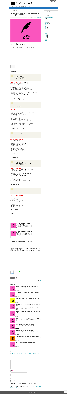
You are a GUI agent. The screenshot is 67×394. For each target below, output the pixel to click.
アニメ (38, 17)
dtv (45, 18)
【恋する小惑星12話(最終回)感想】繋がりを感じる (24, 324)
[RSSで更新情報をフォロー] (55, 1)
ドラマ (46, 22)
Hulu (45, 19)
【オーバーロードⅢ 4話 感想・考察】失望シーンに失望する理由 (27, 336)
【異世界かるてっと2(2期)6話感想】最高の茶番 (24, 330)
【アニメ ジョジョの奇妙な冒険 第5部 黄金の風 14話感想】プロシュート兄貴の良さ (25, 353)
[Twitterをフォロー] (50, 1)
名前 (11, 370)
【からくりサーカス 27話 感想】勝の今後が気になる (25, 342)
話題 (45, 28)
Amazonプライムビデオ (49, 17)
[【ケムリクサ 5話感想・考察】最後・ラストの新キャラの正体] (12, 288)
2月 (46, 36)
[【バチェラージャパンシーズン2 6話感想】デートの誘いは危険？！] (12, 320)
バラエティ (47, 23)
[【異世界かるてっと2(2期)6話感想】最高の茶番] (12, 332)
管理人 (40, 280)
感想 (40, 17)
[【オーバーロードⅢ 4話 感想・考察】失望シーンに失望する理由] (12, 338)
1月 (46, 37)
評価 (45, 27)
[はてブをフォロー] (52, 1)
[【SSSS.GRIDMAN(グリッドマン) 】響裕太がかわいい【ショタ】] (12, 300)
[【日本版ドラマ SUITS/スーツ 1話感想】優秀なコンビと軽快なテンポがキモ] (12, 313)
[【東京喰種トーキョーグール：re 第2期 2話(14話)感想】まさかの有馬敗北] (12, 306)
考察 (45, 26)
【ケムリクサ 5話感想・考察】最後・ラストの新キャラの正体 (26, 286)
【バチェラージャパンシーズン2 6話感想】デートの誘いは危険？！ (27, 318)
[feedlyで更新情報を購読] (54, 1)
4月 (46, 34)
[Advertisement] (18, 56)
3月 (46, 35)
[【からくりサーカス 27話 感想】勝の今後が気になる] (12, 344)
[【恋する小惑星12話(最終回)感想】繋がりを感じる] (12, 326)
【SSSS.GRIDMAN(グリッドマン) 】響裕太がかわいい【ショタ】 (27, 298)
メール (12, 373)
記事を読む (17, 290)
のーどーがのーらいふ (34, 392)
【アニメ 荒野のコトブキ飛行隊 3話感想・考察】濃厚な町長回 (27, 292)
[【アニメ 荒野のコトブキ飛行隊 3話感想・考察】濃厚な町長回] (12, 294)
